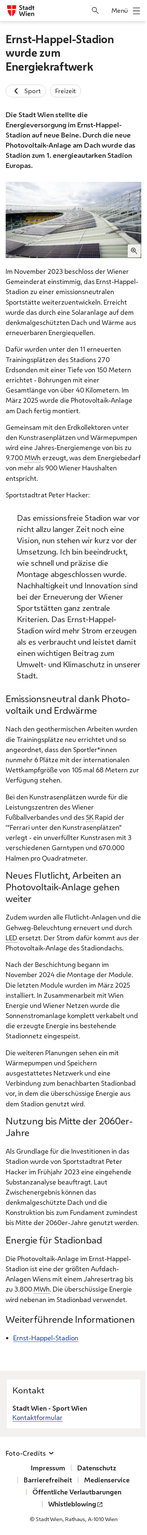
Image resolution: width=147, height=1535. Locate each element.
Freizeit (65, 90)
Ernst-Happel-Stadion (45, 1337)
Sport (32, 90)
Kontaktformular (37, 1417)
